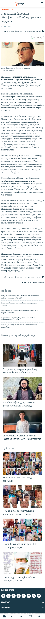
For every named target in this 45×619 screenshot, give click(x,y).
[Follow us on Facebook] (8, 596)
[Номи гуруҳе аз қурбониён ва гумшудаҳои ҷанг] (22, 563)
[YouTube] (21, 616)
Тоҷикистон (7, 10)
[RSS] (34, 596)
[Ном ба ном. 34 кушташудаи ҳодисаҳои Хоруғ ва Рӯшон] (22, 496)
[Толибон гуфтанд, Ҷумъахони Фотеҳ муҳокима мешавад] (22, 388)
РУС (30, 616)
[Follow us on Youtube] (13, 596)
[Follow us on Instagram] (18, 596)
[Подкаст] (39, 596)
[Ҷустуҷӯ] (39, 616)
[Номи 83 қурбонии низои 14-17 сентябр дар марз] (22, 530)
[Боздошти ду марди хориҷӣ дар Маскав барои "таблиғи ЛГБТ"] (22, 355)
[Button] (13, 31)
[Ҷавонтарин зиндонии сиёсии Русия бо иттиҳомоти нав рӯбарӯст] (22, 421)
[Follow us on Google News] (3, 596)
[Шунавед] (12, 616)
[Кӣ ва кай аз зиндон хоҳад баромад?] (22, 463)
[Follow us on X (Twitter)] (24, 596)
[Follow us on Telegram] (29, 596)
